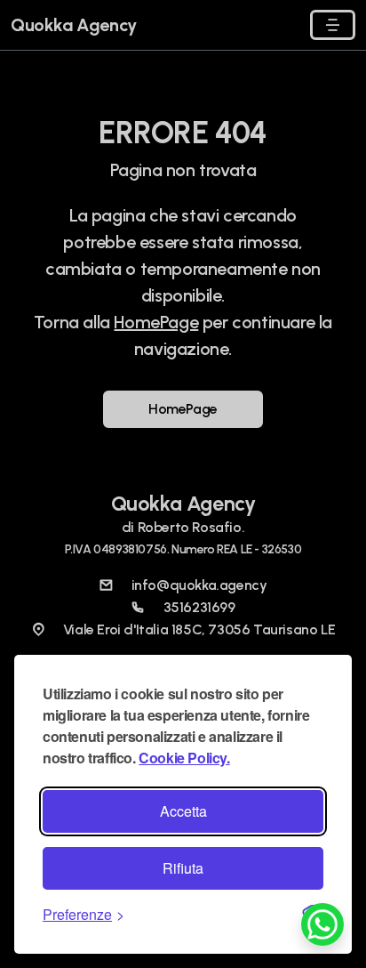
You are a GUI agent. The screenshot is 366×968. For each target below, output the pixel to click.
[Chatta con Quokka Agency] (322, 923)
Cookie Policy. (184, 757)
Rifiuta (183, 868)
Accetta (183, 811)
